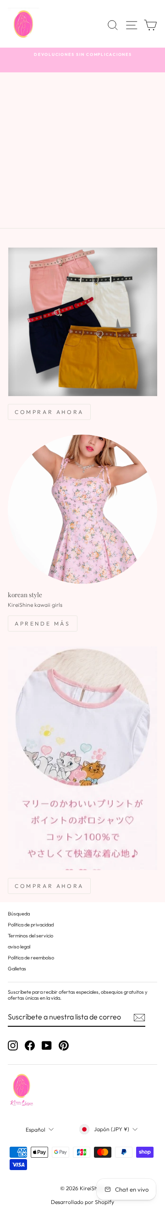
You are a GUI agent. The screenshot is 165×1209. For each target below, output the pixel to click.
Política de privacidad (31, 924)
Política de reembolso (31, 957)
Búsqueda (19, 913)
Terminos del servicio (30, 935)
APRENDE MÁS (43, 623)
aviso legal (19, 946)
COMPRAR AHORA (49, 411)
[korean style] (82, 509)
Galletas (17, 968)
